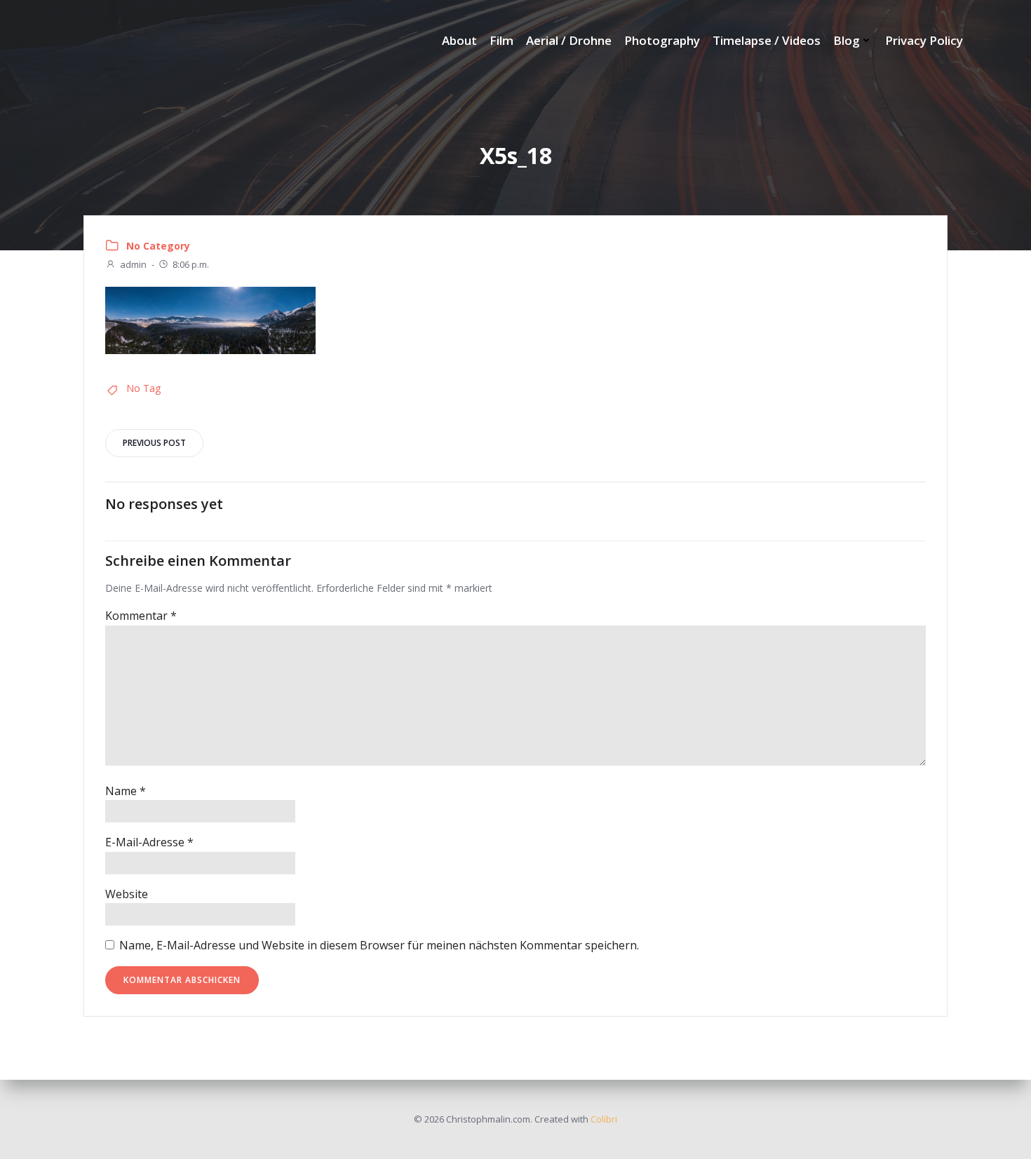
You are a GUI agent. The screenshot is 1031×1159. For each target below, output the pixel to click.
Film (501, 40)
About (459, 40)
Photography (662, 40)
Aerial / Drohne (569, 40)
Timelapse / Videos (767, 40)
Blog (846, 40)
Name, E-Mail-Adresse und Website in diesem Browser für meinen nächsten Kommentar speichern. (379, 945)
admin (133, 264)
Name (125, 791)
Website (126, 894)
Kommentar (141, 615)
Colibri (604, 1119)
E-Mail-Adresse (149, 842)
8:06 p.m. (191, 264)
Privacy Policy (924, 40)
